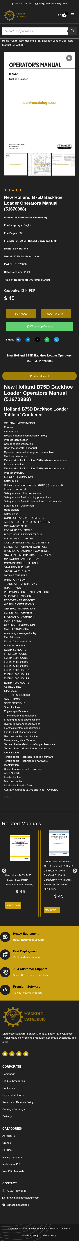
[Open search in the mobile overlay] (39, 31)
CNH (14, 40)
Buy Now (21, 313)
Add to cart (56, 313)
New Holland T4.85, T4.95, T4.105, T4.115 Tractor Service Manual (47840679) (19, 880)
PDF (32, 290)
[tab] (39, 376)
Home (5, 40)
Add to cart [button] (13, 905)
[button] (18, 339)
